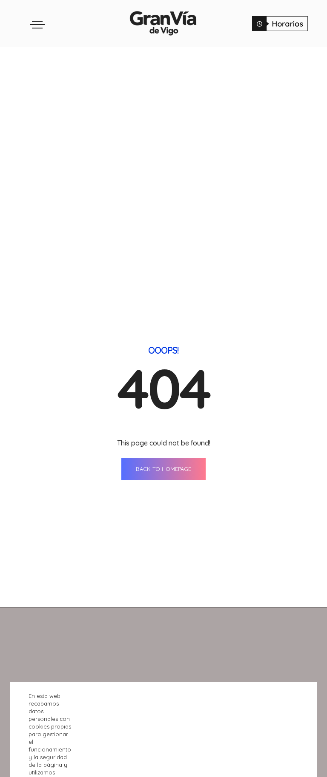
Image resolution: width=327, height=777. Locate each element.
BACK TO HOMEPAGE (163, 468)
